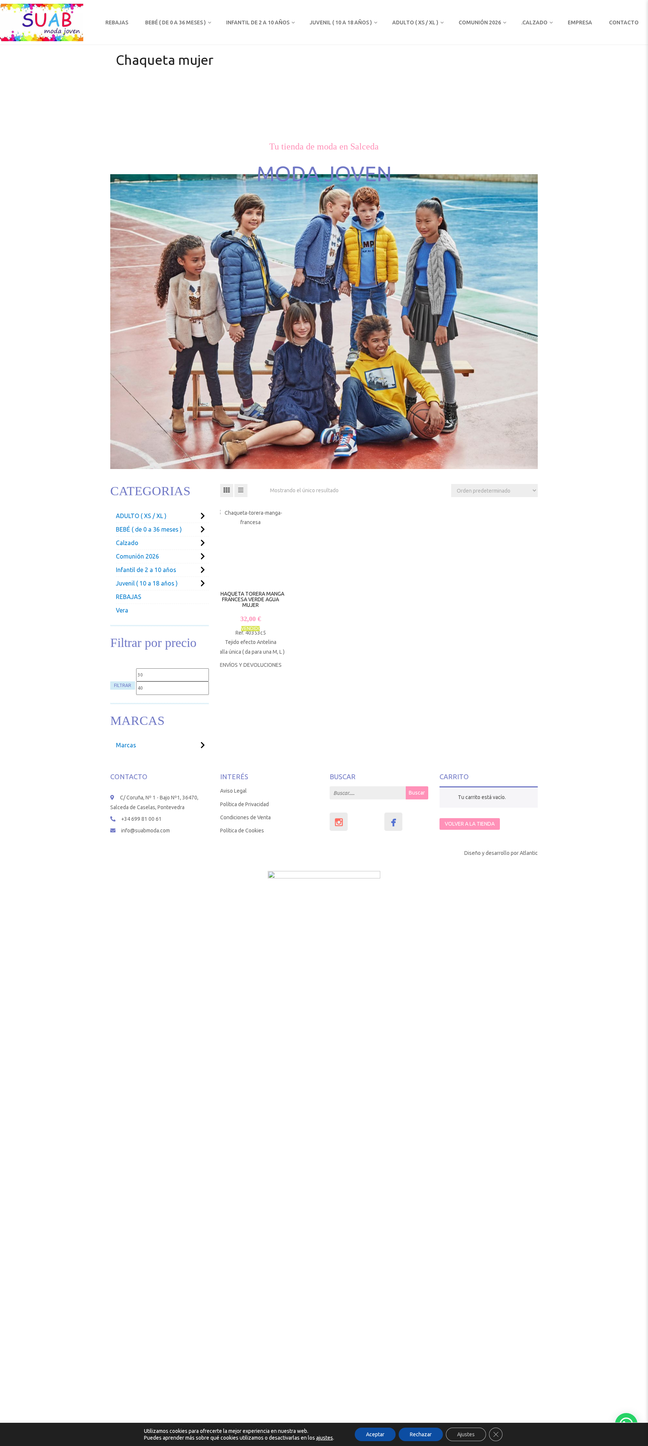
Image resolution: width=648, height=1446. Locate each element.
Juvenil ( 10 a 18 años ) (341, 22)
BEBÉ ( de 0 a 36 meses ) (175, 22)
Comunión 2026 (480, 22)
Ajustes (466, 1434)
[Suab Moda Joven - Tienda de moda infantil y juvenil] (41, 22)
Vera (122, 610)
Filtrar (122, 685)
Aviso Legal (233, 791)
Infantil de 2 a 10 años (258, 22)
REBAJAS (116, 22)
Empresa (580, 22)
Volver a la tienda (470, 824)
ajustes (324, 1438)
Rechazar (421, 1434)
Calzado (127, 542)
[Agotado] (242, 596)
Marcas (126, 745)
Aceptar (375, 1434)
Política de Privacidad (244, 804)
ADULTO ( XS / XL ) (415, 22)
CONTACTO (624, 22)
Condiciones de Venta (245, 817)
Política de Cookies (242, 831)
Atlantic (529, 853)
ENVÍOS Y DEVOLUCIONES (251, 665)
